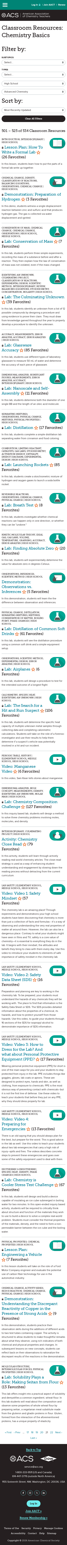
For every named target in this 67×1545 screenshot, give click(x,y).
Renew (61, 4)
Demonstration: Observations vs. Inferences (17, 586)
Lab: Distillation (18, 427)
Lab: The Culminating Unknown (34, 297)
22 (51, 1432)
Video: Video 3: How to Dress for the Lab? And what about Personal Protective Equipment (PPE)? (30, 1051)
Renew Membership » (33, 1517)
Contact (32, 1533)
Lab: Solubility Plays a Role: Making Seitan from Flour (30, 1379)
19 (37, 1432)
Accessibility (18, 1533)
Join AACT (49, 4)
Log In (35, 4)
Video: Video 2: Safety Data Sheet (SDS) (21, 977)
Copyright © (14, 1540)
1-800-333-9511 (23, 1472)
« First (8, 1432)
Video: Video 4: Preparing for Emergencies (15, 1124)
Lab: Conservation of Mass (28, 241)
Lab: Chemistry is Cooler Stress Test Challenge (27, 1182)
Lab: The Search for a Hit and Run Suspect (22, 708)
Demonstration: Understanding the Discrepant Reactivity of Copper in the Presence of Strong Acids (29, 1306)
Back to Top (33, 1449)
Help (42, 1533)
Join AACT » (34, 1511)
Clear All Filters (33, 118)
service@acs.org (33, 1466)
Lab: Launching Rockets (26, 464)
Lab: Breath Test (18, 505)
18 (32, 1432)
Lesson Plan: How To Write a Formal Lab (22, 149)
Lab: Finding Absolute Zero (29, 548)
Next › (58, 1432)
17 (28, 1432)
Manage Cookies (53, 1528)
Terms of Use (11, 1528)
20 (41, 1432)
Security (26, 1528)
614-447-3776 (19, 1476)
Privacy (37, 1528)
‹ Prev (17, 1432)
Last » (33, 1438)
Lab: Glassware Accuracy (17, 347)
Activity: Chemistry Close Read (19, 841)
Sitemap (51, 1533)
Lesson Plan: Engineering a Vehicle (22, 1252)
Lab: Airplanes (17, 669)
